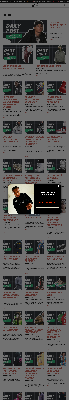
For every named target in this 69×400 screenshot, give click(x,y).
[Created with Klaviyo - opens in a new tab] (34, 215)
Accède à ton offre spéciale (47, 206)
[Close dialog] (59, 186)
